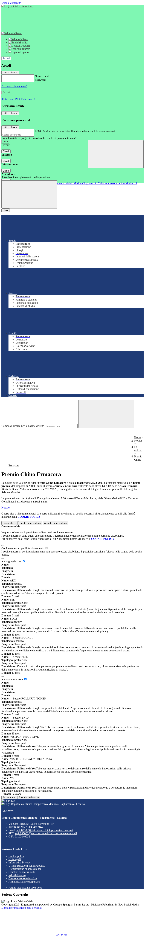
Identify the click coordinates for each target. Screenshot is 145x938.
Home (137, 437)
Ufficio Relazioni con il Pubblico (26, 865)
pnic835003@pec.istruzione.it (46, 833)
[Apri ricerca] (116, 154)
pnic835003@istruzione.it (44, 830)
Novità (138, 440)
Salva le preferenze (29, 797)
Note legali (14, 859)
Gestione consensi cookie (22, 878)
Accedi (6, 58)
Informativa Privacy (19, 862)
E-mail (38, 130)
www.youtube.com (12, 679)
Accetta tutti (55, 523)
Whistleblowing (17, 875)
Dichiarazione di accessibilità (24, 868)
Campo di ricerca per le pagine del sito (22, 425)
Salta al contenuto (11, 2)
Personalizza (9, 523)
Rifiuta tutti (30, 523)
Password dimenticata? (14, 86)
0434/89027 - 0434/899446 (28, 826)
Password (40, 79)
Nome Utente (42, 76)
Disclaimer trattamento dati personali (21, 907)
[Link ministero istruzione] (17, 6)
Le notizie (138, 448)
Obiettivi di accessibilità (21, 872)
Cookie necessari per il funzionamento (23, 548)
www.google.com (11, 561)
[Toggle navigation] (29, 194)
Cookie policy (16, 856)
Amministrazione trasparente (24, 881)
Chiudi (6, 151)
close (5, 210)
